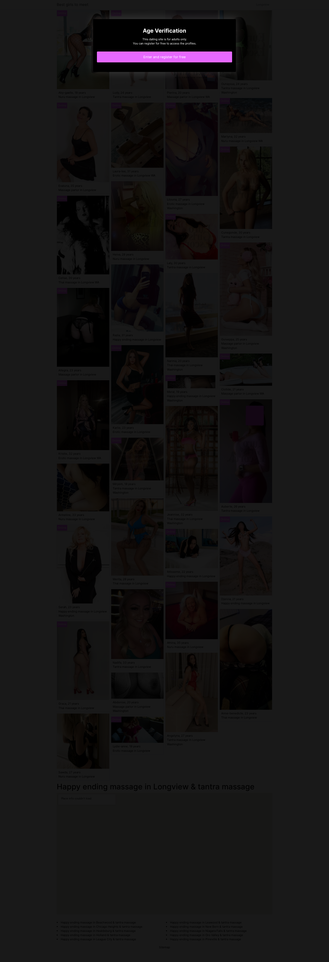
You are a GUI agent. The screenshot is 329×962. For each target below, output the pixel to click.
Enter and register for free (164, 57)
